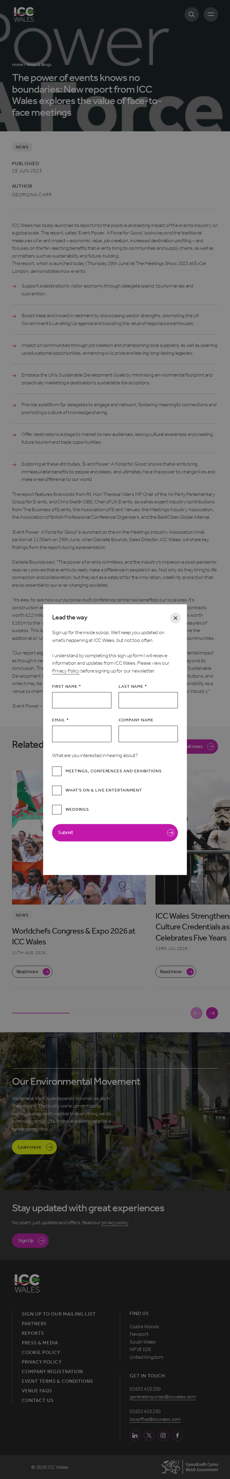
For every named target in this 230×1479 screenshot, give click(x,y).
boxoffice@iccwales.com (155, 1419)
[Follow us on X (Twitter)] (149, 1435)
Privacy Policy (66, 671)
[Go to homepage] (23, 14)
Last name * (133, 686)
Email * (60, 720)
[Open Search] (191, 14)
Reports (33, 1333)
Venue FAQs (37, 1391)
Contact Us (38, 1400)
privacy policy (115, 1222)
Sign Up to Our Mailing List (59, 1314)
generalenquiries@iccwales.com (163, 1397)
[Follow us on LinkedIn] (135, 1435)
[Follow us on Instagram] (163, 1435)
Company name (136, 720)
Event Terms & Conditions (57, 1381)
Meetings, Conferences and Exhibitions (114, 771)
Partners (34, 1323)
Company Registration (52, 1371)
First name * (66, 686)
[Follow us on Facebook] (177, 1435)
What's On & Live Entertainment (104, 790)
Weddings (77, 809)
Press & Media (40, 1343)
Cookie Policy (41, 1352)
